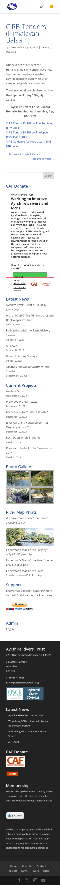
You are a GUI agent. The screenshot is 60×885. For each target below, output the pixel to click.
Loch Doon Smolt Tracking (23, 437)
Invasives (11, 51)
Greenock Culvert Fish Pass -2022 (27, 412)
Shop (46, 870)
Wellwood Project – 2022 (21, 401)
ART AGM (12, 345)
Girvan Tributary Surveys (21, 356)
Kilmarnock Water (43, 158)
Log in (10, 629)
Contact (41, 866)
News (24, 870)
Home (13, 866)
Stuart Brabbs (16, 47)
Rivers (35, 870)
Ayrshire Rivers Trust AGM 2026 (26, 305)
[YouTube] (43, 880)
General (45, 47)
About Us (27, 866)
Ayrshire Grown (15, 391)
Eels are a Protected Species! (23, 154)
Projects (12, 870)
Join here (17, 815)
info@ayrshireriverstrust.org (23, 682)
